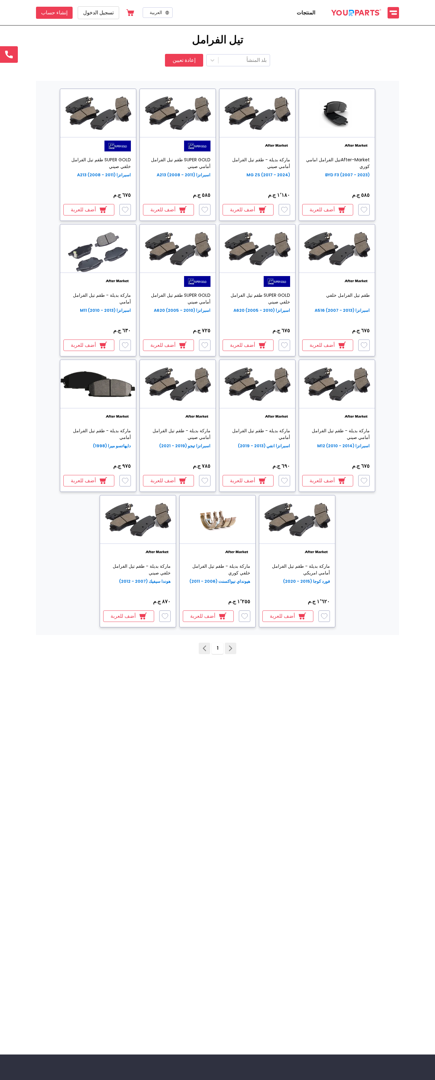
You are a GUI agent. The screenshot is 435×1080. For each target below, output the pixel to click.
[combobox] (266, 60)
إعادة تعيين (184, 60)
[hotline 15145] (9, 54)
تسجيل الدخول (98, 12)
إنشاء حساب (54, 12)
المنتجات (306, 12)
